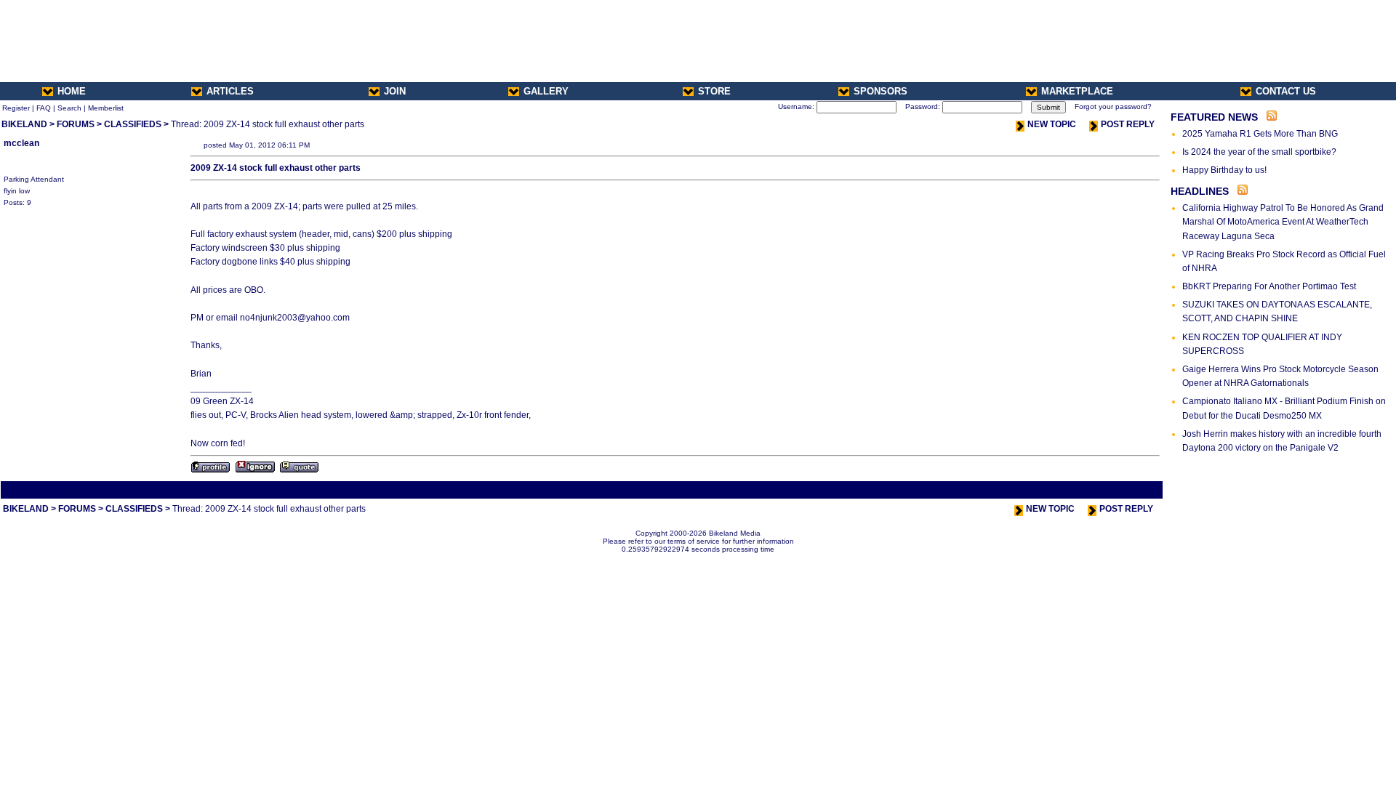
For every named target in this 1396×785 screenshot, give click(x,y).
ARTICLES (230, 91)
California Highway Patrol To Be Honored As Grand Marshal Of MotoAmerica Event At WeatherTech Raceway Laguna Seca (1283, 222)
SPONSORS (880, 91)
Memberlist (106, 108)
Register (16, 108)
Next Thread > (1135, 490)
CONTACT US (1286, 91)
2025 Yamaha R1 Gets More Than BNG (1260, 134)
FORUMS (76, 124)
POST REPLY (1128, 124)
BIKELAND (24, 124)
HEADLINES (1200, 191)
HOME (71, 91)
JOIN (395, 91)
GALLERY (546, 91)
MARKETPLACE (1077, 91)
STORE (714, 91)
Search (69, 108)
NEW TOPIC (1051, 124)
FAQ (43, 108)
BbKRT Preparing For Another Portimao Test (1269, 286)
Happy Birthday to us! (1224, 170)
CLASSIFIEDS (132, 124)
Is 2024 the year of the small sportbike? (1259, 152)
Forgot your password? (1113, 106)
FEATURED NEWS (1214, 117)
